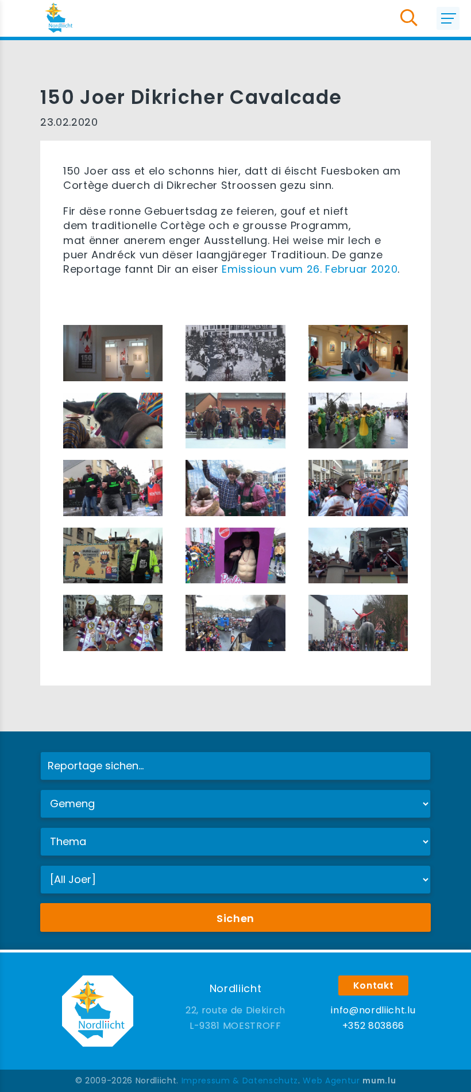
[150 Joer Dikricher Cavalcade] (113, 352)
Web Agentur (331, 1080)
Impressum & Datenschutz (240, 1080)
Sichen (235, 918)
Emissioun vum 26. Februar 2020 (309, 269)
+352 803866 (373, 1025)
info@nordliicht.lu (373, 1010)
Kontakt (373, 985)
